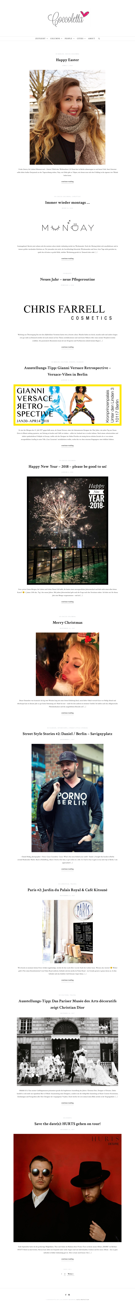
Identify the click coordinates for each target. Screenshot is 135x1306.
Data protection (83, 1299)
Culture (64, 362)
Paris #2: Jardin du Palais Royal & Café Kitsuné (67, 890)
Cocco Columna (72, 54)
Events (72, 362)
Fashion (80, 362)
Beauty (68, 273)
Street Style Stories (78, 728)
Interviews (63, 728)
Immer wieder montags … (67, 202)
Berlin (61, 54)
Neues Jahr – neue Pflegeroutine (67, 279)
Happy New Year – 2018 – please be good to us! (67, 466)
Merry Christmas (67, 622)
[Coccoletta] (67, 19)
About (91, 38)
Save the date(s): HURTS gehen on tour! (67, 1123)
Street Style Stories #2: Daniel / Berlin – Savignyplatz (67, 733)
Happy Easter (67, 59)
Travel (73, 884)
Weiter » (71, 1274)
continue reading (67, 181)
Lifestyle (76, 196)
